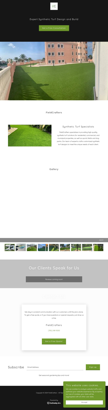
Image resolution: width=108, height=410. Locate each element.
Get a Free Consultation (54, 28)
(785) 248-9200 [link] (54, 330)
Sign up (93, 367)
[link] (54, 6)
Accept (84, 402)
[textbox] (55, 367)
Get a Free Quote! (54, 341)
